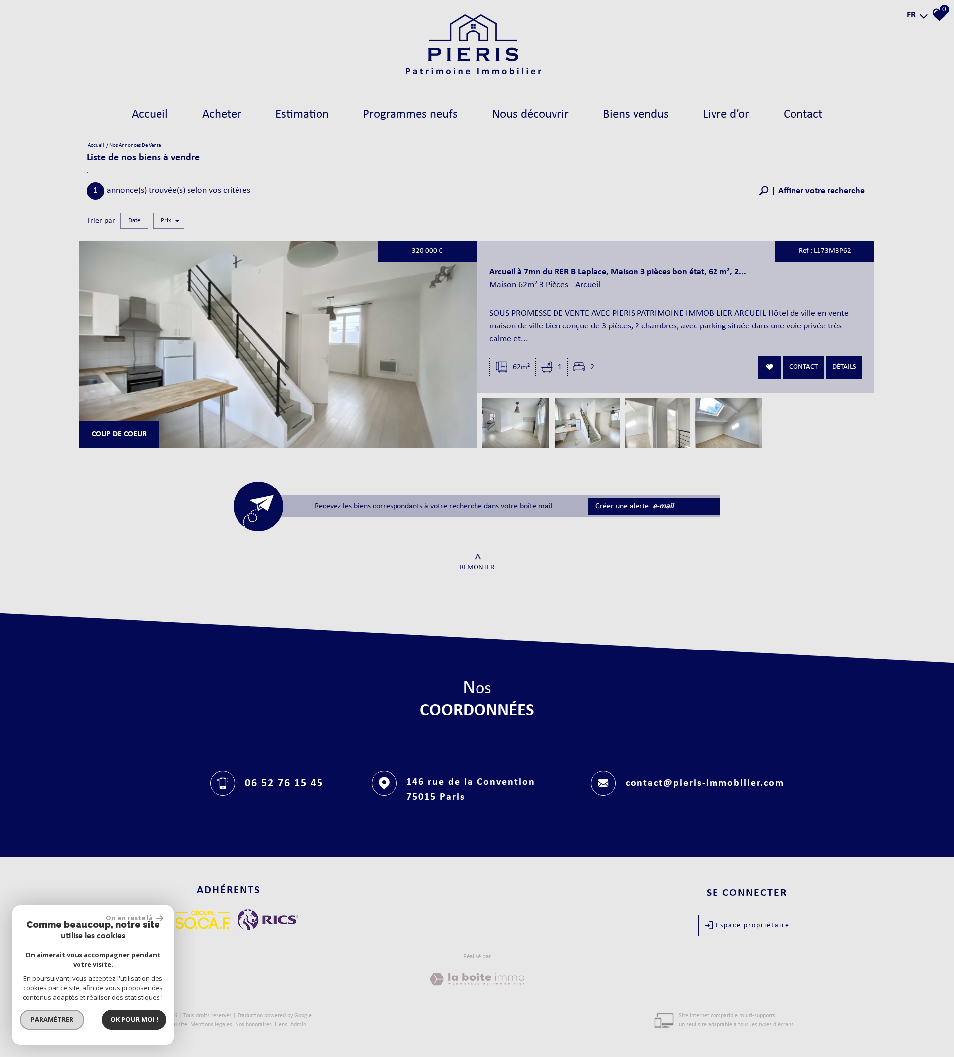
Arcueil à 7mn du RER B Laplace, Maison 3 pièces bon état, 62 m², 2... (617, 272)
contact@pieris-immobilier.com (705, 783)
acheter (221, 114)
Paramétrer (52, 1019)
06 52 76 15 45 (284, 783)
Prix (166, 220)
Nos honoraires (253, 1025)
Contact (803, 114)
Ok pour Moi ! (134, 1019)
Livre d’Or (726, 114)
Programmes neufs (410, 114)
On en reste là (129, 917)
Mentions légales (211, 1025)
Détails (844, 366)
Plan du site (173, 1025)
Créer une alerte (634, 506)
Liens (281, 1025)
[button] (811, 191)
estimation (302, 114)
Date (134, 220)
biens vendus (636, 114)
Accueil (150, 114)
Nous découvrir (530, 114)
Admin (298, 1025)
